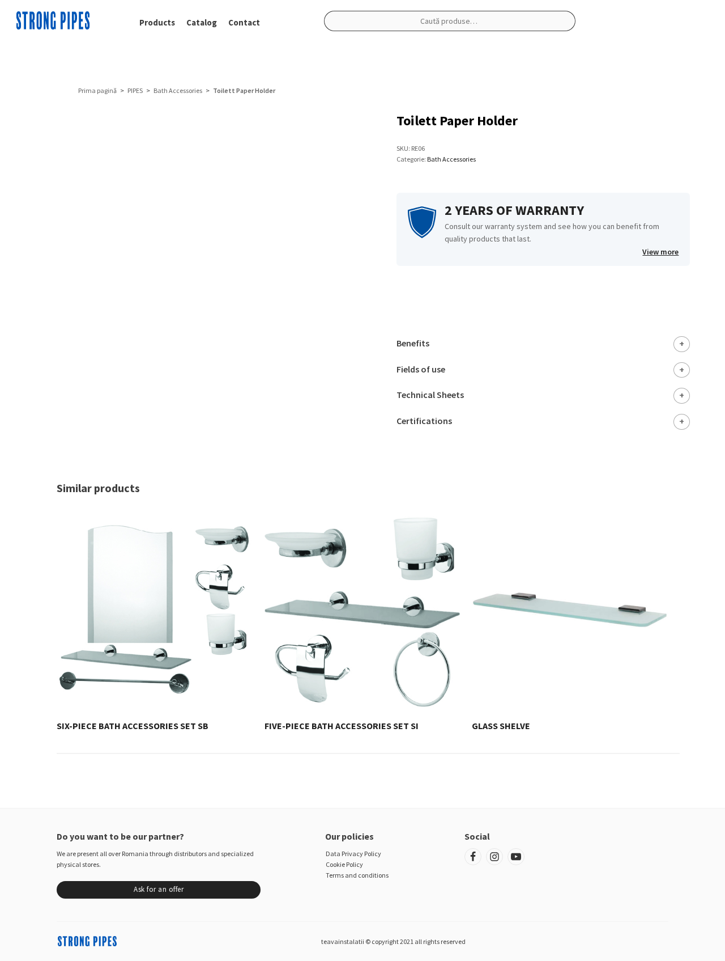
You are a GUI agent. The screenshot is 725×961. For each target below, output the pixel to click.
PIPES (135, 90)
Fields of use (420, 369)
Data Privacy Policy (353, 853)
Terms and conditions (357, 875)
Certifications (424, 420)
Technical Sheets (430, 394)
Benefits (412, 343)
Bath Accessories (177, 90)
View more (660, 252)
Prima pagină (97, 90)
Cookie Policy (344, 864)
